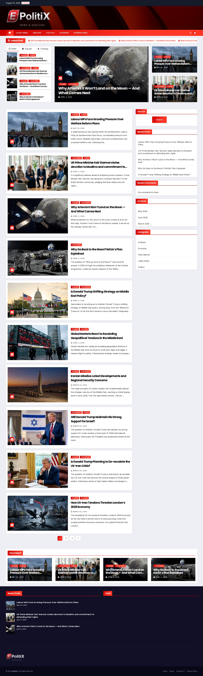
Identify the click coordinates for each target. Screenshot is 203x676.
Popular (28, 49)
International (81, 33)
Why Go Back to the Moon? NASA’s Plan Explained (32, 98)
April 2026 (143, 217)
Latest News (22, 33)
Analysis (37, 33)
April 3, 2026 (162, 97)
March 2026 (143, 224)
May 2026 (142, 211)
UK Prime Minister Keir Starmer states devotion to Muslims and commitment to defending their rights (34, 75)
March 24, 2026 (80, 385)
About (172, 671)
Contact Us (180, 671)
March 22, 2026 (80, 426)
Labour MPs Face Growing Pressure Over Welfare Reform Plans (33, 60)
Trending (44, 49)
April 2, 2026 (67, 97)
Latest (13, 48)
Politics (50, 33)
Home (165, 671)
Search (141, 111)
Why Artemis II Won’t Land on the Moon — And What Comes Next (33, 86)
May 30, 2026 (162, 67)
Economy (64, 33)
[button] (190, 33)
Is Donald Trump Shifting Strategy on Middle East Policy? (98, 90)
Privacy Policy (192, 671)
